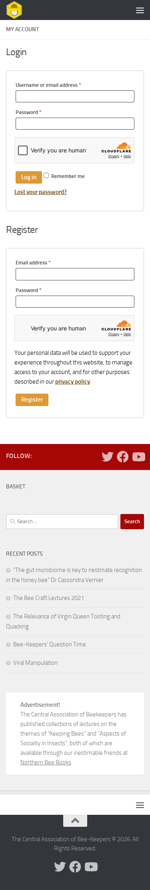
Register (32, 399)
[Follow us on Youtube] (138, 457)
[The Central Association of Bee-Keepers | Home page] (18, 10)
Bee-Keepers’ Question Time (49, 644)
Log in (28, 177)
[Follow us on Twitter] (108, 457)
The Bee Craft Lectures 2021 (48, 598)
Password (39, 112)
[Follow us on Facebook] (123, 457)
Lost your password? (40, 192)
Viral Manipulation (35, 662)
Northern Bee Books (45, 762)
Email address (43, 262)
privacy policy (72, 381)
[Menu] (140, 10)
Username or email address (58, 85)
